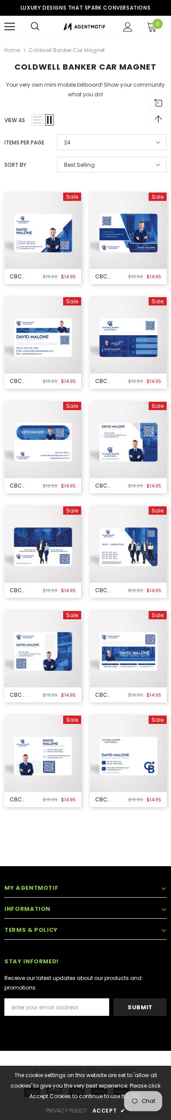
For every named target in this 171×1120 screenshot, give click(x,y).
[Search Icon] (35, 26)
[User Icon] (127, 27)
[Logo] (84, 26)
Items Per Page (24, 142)
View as (14, 120)
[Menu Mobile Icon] (9, 26)
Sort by (15, 165)
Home (12, 50)
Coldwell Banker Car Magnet (66, 50)
